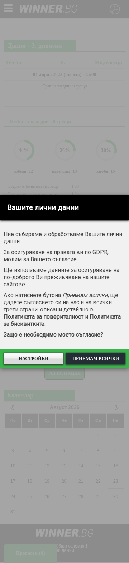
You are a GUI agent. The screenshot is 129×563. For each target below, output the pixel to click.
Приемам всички (95, 358)
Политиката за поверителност (43, 316)
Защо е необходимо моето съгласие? (53, 334)
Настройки (33, 358)
